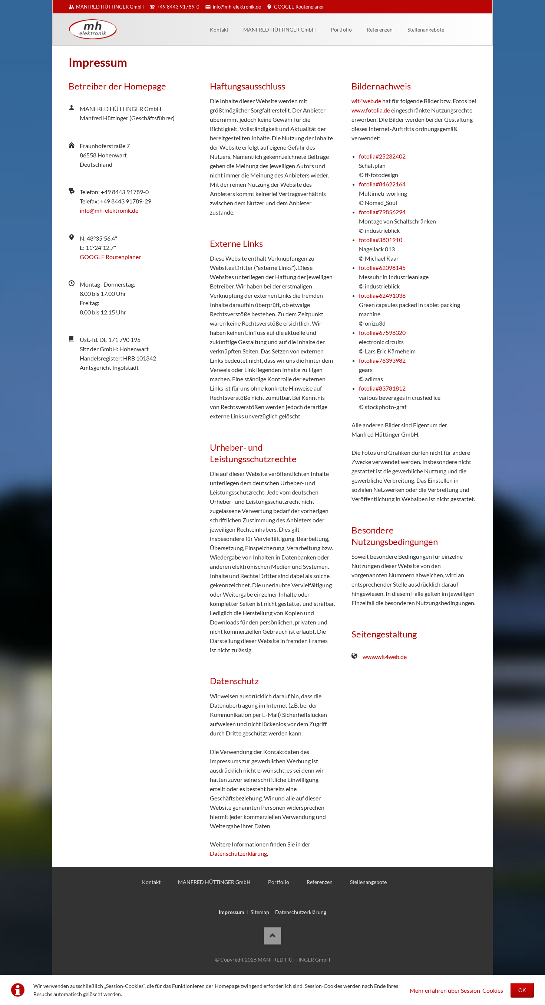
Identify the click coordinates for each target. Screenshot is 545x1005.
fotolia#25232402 (382, 156)
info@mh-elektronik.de (109, 210)
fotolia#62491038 (382, 295)
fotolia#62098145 (382, 267)
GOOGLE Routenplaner (110, 256)
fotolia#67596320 (382, 332)
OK (522, 990)
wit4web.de (366, 100)
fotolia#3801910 (380, 239)
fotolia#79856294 (382, 211)
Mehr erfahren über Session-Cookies (456, 990)
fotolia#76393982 (382, 360)
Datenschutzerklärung (238, 853)
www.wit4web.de (385, 656)
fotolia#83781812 (382, 388)
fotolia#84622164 (382, 183)
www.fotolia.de (370, 110)
